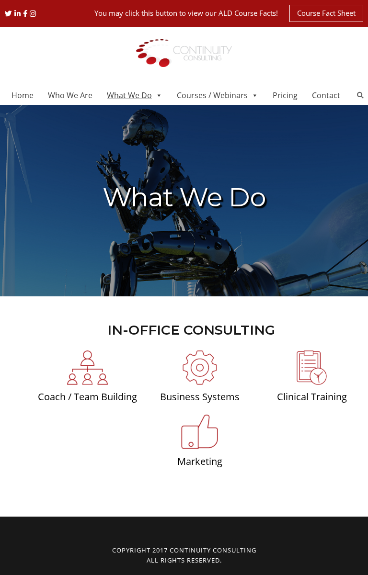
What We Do (129, 95)
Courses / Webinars (212, 95)
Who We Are (70, 95)
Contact (326, 95)
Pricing (285, 95)
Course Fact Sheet (326, 13)
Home (23, 95)
